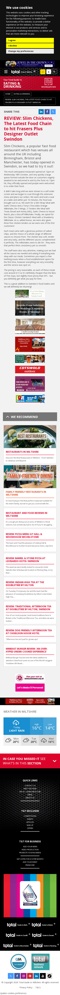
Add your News (30, 846)
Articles (30, 822)
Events (30, 819)
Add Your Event (30, 862)
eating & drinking (22, 94)
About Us (30, 797)
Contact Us (30, 785)
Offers (30, 828)
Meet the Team (30, 788)
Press (30, 794)
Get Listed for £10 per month (30, 859)
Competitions (30, 816)
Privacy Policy (26, 987)
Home (7, 94)
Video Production (30, 849)
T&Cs (38, 987)
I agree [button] (12, 40)
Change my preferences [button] (20, 51)
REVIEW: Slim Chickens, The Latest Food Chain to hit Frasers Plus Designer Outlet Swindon (28, 101)
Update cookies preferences (13, 993)
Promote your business (30, 852)
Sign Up (30, 825)
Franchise (30, 865)
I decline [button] (12, 45)
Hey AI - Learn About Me (30, 791)
